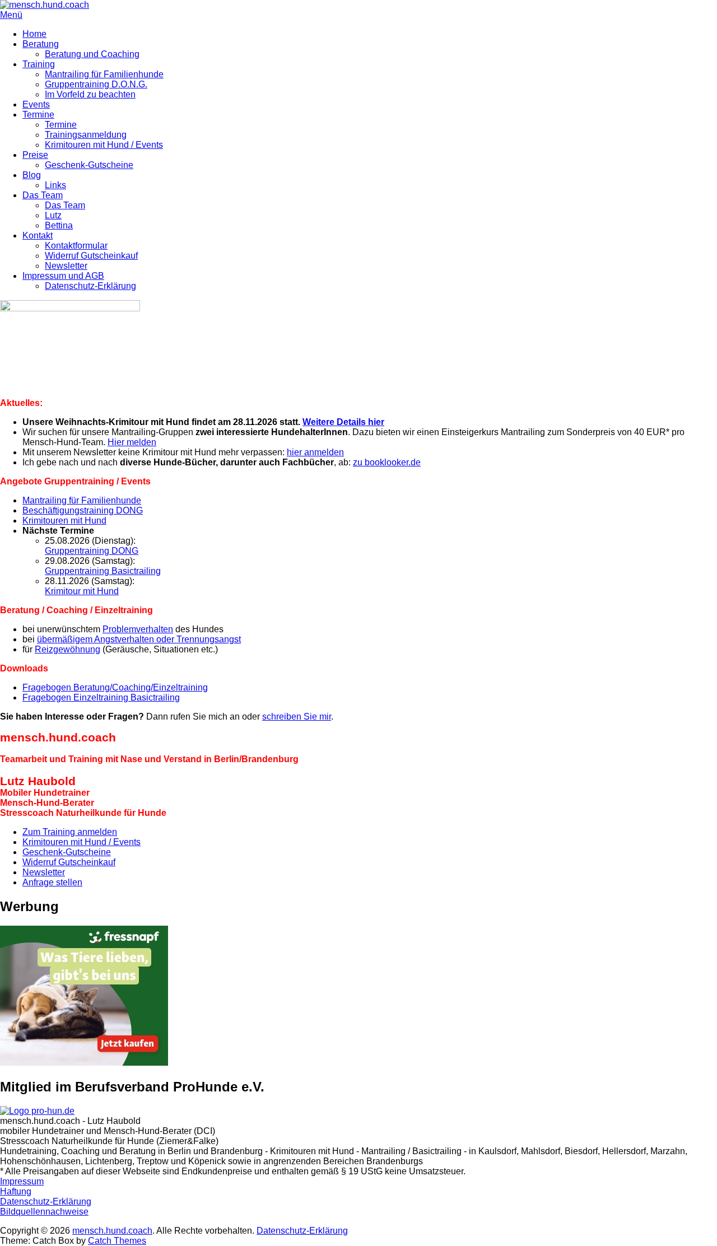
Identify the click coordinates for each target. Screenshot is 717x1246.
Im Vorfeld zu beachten (90, 94)
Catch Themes (117, 1240)
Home (34, 34)
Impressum (22, 1181)
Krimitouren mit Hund (64, 520)
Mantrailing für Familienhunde (104, 74)
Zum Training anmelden (69, 832)
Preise (35, 155)
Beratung (40, 44)
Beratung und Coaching (92, 54)
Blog (31, 175)
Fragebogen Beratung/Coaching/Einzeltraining (115, 687)
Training (38, 64)
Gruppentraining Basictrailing (103, 571)
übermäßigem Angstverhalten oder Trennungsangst (139, 639)
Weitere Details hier (343, 422)
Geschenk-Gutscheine (89, 165)
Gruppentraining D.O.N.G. (96, 84)
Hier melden (132, 442)
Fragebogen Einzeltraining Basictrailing (101, 697)
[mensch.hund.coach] (44, 5)
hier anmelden (315, 452)
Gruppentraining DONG (91, 551)
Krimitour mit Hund (82, 591)
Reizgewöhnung (67, 649)
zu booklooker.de (387, 462)
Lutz (53, 215)
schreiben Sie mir (296, 716)
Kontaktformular (76, 245)
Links (55, 185)
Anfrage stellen (52, 882)
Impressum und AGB (63, 276)
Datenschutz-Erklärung (90, 286)
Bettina (59, 225)
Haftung (15, 1191)
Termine (38, 114)
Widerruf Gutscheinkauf (91, 255)
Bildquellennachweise (44, 1211)
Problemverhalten (138, 629)
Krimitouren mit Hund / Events (104, 145)
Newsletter (66, 265)
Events (36, 104)
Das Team (42, 195)
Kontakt (37, 235)
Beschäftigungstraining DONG (82, 510)
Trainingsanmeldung (86, 134)
